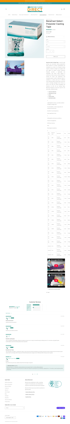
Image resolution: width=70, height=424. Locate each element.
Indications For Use (52, 93)
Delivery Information (8, 382)
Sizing (50, 94)
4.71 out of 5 (17, 306)
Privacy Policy (7, 401)
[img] (8, 316)
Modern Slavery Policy (30, 394)
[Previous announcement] (5, 1)
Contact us (7, 388)
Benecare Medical (8, 386)
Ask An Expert (7, 391)
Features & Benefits (52, 91)
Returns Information (8, 384)
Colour (47, 39)
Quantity (47, 49)
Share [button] (48, 292)
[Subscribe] (23, 408)
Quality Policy (28, 396)
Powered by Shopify (15, 421)
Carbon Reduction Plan (30, 392)
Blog (6, 393)
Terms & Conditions (8, 399)
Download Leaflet (52, 97)
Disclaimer (7, 397)
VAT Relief (6, 395)
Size (46, 44)
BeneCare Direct (9, 421)
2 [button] (34, 374)
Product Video (51, 96)
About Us (6, 390)
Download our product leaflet (54, 289)
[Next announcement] (64, 1)
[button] (6, 9)
